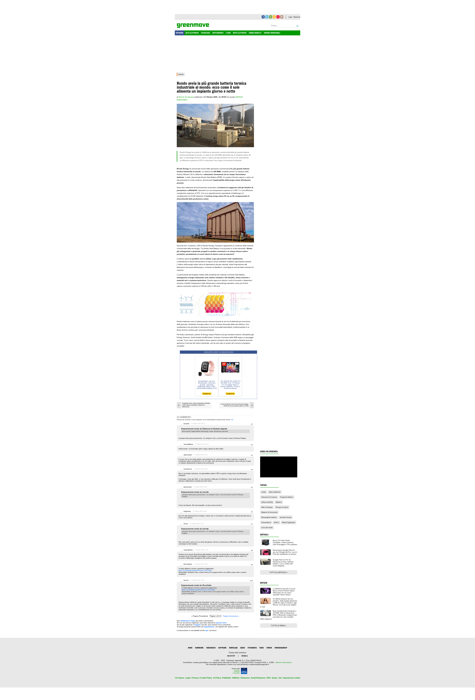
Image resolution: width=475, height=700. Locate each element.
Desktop (231, 656)
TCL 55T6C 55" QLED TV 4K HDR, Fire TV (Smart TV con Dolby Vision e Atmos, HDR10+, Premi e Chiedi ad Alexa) (230, 384)
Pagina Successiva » (231, 616)
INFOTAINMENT (218, 33)
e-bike (263, 492)
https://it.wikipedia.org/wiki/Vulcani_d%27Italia (195, 570)
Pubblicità (226, 678)
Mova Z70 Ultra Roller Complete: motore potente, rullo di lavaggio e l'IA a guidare (285, 542)
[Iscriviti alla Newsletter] (270, 16)
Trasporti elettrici (286, 497)
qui (206, 630)
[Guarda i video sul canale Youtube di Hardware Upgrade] (278, 16)
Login (290, 17)
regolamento (209, 627)
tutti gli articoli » (279, 572)
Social (274, 678)
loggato (197, 625)
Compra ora (207, 393)
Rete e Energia (267, 507)
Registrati (296, 17)
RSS (269, 678)
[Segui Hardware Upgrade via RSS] (274, 16)
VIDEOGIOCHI (211, 647)
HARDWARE (199, 647)
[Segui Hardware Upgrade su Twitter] (266, 16)
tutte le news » (278, 626)
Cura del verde (267, 527)
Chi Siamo (179, 678)
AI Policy (217, 678)
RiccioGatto (188, 564)
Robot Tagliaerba (288, 522)
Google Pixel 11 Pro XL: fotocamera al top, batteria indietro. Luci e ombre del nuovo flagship (283, 563)
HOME (190, 647)
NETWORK (179, 33)
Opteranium (188, 455)
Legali (187, 678)
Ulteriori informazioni (283, 662)
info (232, 419)
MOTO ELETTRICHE (240, 33)
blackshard (187, 487)
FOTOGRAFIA (252, 647)
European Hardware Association (236, 671)
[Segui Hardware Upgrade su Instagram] (281, 16)
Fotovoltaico (266, 522)
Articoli (264, 534)
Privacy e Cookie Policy (202, 678)
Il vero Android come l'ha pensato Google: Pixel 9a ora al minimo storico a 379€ (235, 405)
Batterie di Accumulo (269, 512)
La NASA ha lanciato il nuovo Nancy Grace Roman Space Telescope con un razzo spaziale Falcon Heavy (284, 592)
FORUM (269, 647)
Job (280, 678)
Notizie (263, 582)
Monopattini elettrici (269, 517)
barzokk (186, 424)
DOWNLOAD (233, 647)
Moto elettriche (274, 492)
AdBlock (235, 678)
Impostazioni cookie (291, 678)
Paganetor (187, 511)
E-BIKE (228, 33)
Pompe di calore (282, 507)
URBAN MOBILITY (255, 33)
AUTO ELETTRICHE (192, 33)
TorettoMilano (188, 444)
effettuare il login (188, 621)
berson (186, 580)
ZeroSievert (188, 469)
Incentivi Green (285, 517)
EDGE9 (242, 647)
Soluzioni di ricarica (269, 497)
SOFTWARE (222, 647)
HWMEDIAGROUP (281, 647)
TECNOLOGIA (205, 33)
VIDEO (261, 647)
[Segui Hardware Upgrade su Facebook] (263, 16)
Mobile (244, 656)
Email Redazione (258, 678)
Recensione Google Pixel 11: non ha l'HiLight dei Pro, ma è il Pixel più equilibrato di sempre (285, 552)
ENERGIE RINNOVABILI (272, 33)
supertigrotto (188, 550)
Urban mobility (267, 502)
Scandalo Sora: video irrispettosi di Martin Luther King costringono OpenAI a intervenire (196, 405)
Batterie (279, 502)
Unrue (186, 524)
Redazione (245, 678)
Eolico (276, 522)
